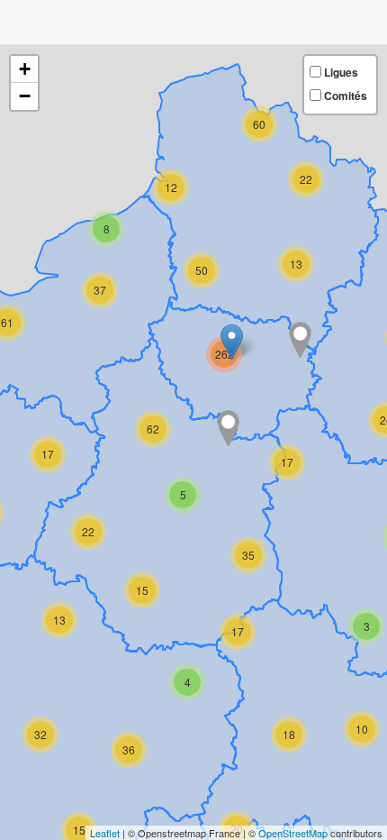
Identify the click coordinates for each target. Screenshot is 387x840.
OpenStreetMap (293, 833)
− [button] (25, 96)
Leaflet (105, 833)
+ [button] (25, 69)
